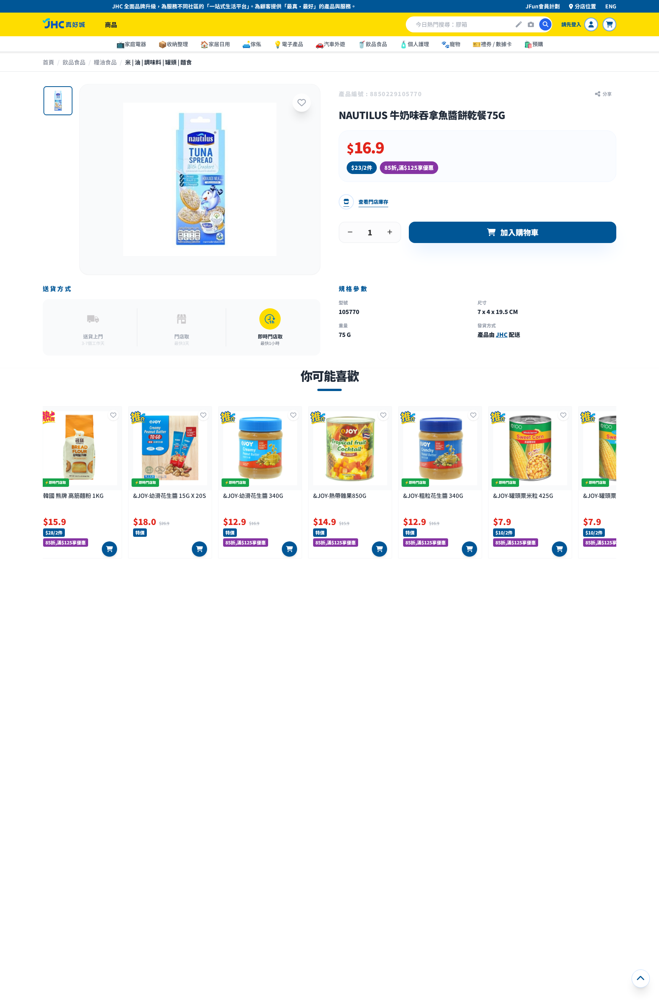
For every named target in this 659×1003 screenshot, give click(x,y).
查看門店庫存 (373, 201)
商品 (111, 24)
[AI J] (519, 24)
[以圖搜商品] (531, 24)
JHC (502, 334)
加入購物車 (519, 232)
